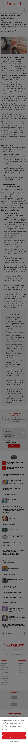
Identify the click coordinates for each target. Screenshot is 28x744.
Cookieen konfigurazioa (14, 741)
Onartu (14, 734)
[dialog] (14, 730)
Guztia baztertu (14, 737)
